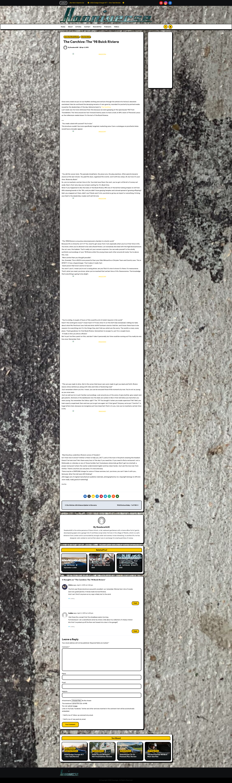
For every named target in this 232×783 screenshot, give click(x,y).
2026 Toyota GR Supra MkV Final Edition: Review (102, 755)
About (70, 27)
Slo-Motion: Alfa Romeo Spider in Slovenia (81, 505)
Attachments (66, 700)
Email (64, 682)
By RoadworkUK (73, 47)
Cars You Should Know (71, 37)
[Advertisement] (160, 60)
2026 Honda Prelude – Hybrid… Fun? (72, 562)
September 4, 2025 (70, 567)
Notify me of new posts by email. (75, 719)
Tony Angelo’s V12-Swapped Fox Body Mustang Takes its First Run (100, 562)
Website (64, 691)
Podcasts (107, 27)
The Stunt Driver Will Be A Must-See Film (157, 755)
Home (63, 27)
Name (64, 673)
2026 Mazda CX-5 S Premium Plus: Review (128, 755)
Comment (66, 647)
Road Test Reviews (71, 751)
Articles (78, 27)
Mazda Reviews (125, 751)
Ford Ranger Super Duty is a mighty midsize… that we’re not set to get (129, 561)
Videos (116, 27)
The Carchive (85, 37)
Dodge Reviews (70, 748)
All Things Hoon (153, 751)
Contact (87, 27)
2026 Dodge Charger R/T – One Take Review (74, 755)
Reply (135, 603)
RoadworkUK (103, 527)
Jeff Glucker (71, 565)
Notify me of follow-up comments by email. (78, 715)
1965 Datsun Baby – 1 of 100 (127, 505)
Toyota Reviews (98, 751)
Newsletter (97, 27)
